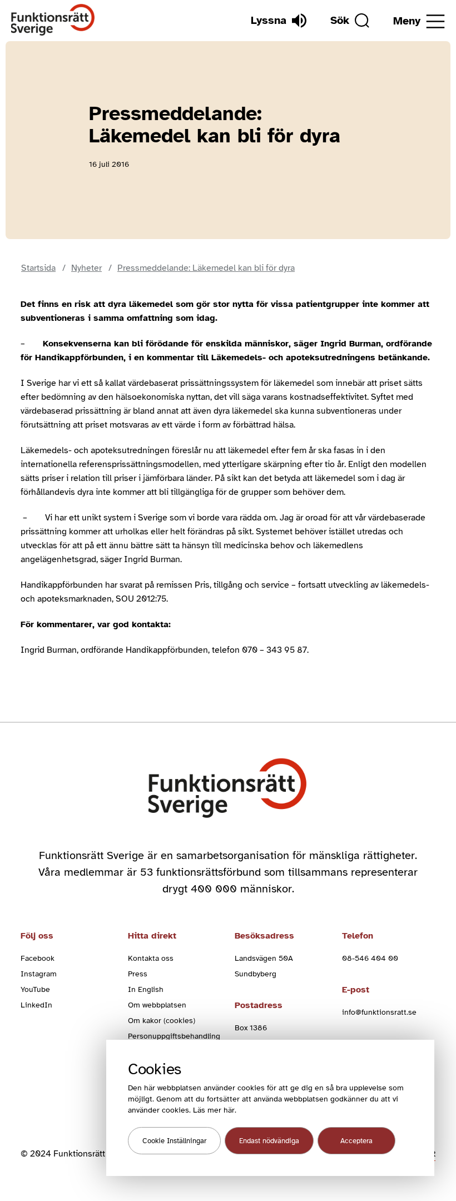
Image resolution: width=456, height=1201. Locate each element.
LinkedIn (36, 1005)
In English (145, 989)
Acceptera (356, 1141)
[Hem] (53, 20)
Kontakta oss (151, 958)
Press (137, 974)
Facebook (37, 958)
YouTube (35, 989)
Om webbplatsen (157, 1005)
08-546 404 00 (370, 958)
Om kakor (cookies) (161, 1020)
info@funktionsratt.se (379, 1012)
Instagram (39, 974)
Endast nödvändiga (269, 1141)
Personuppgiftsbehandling (174, 1036)
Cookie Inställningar (174, 1141)
